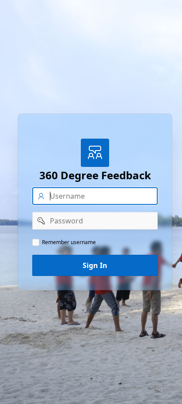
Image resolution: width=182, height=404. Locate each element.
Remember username (69, 242)
